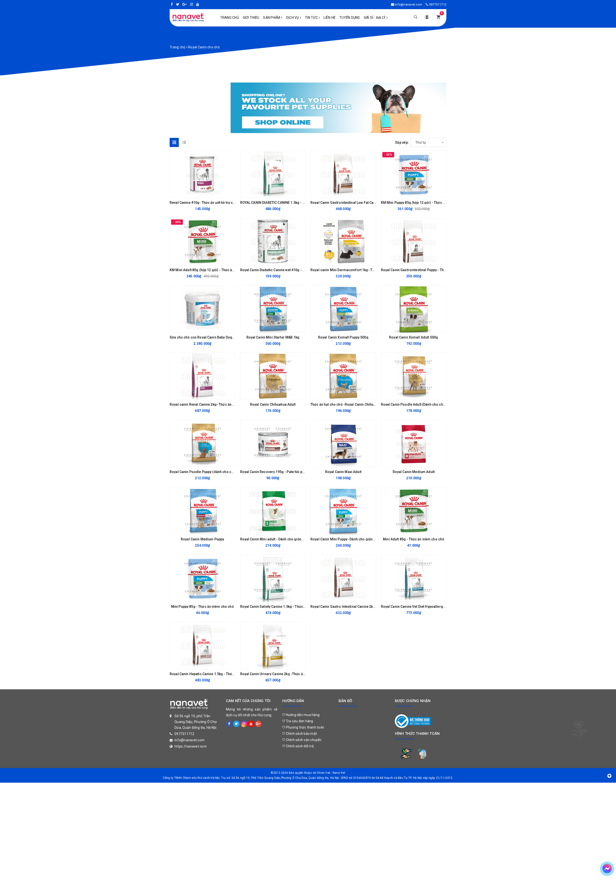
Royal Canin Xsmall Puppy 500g (343, 337)
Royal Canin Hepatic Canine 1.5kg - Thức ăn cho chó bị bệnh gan (221, 674)
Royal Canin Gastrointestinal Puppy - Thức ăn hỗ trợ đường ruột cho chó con (441, 270)
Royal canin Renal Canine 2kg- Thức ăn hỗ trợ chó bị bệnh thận (219, 404)
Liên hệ (329, 17)
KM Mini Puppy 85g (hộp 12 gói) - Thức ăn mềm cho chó (425, 203)
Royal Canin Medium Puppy (202, 539)
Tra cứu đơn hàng (299, 721)
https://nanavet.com (190, 746)
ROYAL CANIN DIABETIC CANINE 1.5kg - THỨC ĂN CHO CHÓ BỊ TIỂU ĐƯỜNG (298, 203)
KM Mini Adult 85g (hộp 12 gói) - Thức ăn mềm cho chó (213, 270)
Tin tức (312, 17)
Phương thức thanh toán (304, 727)
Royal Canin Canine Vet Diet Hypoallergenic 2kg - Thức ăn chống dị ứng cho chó (444, 606)
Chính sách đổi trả (299, 746)
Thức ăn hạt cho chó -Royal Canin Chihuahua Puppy (351, 404)
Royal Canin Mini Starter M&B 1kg (272, 337)
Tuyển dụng (349, 17)
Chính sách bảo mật (301, 734)
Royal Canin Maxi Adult (343, 472)
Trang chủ (229, 17)
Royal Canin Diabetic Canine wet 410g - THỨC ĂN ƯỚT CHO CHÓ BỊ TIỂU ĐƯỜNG (302, 270)
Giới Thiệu (251, 17)
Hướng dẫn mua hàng (302, 715)
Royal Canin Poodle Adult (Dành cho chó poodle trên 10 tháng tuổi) (434, 404)
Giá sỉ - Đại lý (375, 17)
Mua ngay (198, 193)
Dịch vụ (293, 17)
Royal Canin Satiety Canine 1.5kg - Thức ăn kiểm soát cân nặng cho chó (296, 606)
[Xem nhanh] (230, 193)
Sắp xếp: (402, 142)
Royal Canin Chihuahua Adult (273, 404)
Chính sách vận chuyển (303, 740)
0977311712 (438, 4)
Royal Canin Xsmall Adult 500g (413, 337)
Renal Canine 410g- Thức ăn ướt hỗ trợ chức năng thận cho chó (219, 203)
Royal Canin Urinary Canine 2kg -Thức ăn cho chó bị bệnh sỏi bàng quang (298, 674)
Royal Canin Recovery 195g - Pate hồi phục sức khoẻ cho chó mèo (293, 472)
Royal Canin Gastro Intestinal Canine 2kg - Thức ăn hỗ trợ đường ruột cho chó (371, 606)
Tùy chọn (409, 260)
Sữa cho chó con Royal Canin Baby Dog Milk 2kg (208, 337)
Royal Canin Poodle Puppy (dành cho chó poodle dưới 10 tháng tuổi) (224, 472)
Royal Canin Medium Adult (414, 472)
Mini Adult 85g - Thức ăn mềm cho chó (413, 539)
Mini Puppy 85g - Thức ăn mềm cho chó (202, 606)
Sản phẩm (272, 17)
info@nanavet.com (408, 4)
